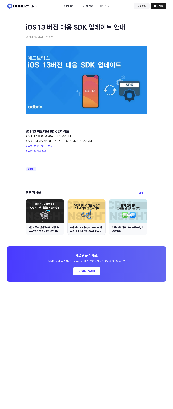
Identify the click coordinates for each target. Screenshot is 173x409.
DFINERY (68, 6)
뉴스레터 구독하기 (86, 271)
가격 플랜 (88, 6)
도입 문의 (142, 6)
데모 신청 (158, 6)
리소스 (102, 6)
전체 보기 (143, 192)
